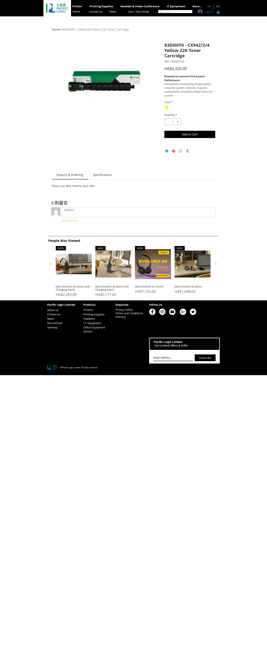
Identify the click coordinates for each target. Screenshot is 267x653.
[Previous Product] (50, 264)
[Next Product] (216, 264)
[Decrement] (167, 121)
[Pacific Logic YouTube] (172, 312)
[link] (70, 175)
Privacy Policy (124, 309)
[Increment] (178, 121)
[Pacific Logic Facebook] (152, 312)
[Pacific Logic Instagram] (162, 312)
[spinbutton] (172, 121)
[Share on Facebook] (167, 151)
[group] (133, 271)
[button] (218, 12)
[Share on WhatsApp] (180, 151)
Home (56, 29)
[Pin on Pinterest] (173, 151)
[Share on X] (187, 151)
